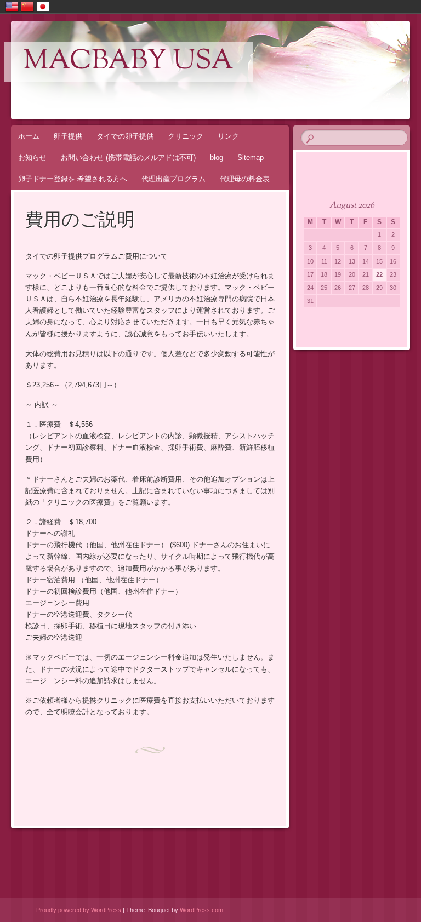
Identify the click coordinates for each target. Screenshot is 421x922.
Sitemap (250, 157)
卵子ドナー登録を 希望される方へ (72, 179)
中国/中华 (27, 6)
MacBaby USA (128, 62)
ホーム (28, 136)
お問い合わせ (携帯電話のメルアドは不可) (128, 157)
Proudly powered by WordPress (78, 910)
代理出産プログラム (173, 179)
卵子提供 (68, 136)
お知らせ (32, 157)
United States (12, 6)
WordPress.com (201, 910)
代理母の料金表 (245, 179)
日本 (42, 6)
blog (216, 157)
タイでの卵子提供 (124, 136)
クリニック (185, 136)
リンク (228, 136)
